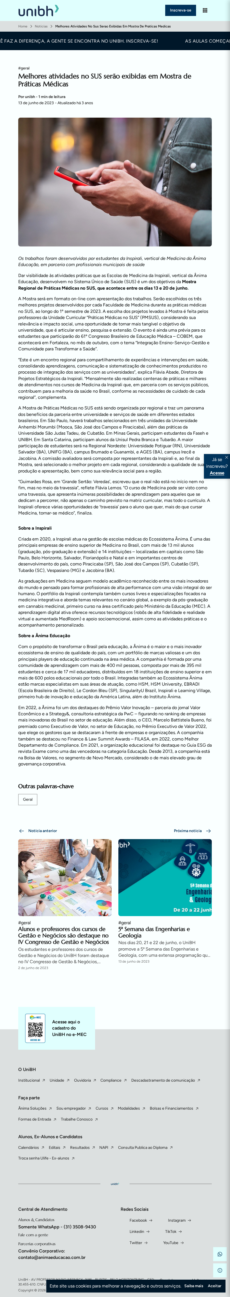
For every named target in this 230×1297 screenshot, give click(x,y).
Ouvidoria (82, 1080)
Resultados (80, 1147)
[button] (220, 1254)
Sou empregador (71, 1108)
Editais (54, 1147)
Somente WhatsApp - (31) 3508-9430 (57, 1227)
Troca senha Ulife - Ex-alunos (43, 1158)
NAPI (103, 1147)
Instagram (177, 1220)
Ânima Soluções (32, 1108)
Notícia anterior (42, 830)
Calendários (28, 1147)
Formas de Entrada (34, 1119)
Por (41, 96)
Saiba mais (193, 1286)
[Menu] (205, 10)
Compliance (110, 1080)
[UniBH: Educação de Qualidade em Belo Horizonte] (38, 10)
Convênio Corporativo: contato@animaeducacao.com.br (52, 1254)
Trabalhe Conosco (77, 1119)
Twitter (136, 1242)
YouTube (170, 1242)
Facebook (138, 1220)
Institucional (29, 1080)
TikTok (170, 1231)
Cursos (102, 1108)
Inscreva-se (180, 10)
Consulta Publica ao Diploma (142, 1147)
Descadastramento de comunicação (163, 1080)
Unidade (57, 1080)
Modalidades (129, 1108)
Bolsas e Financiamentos (171, 1108)
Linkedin (137, 1231)
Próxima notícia (188, 830)
